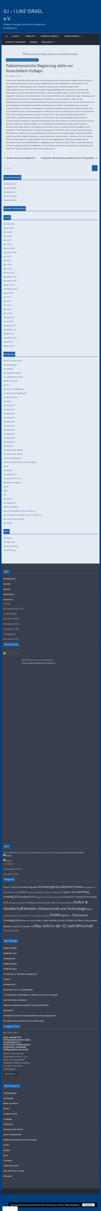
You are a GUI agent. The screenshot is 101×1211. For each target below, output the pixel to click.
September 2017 (10, 337)
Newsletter (7, 470)
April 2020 (7, 244)
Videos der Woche (10, 507)
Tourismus (7, 499)
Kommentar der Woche (13, 450)
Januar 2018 (8, 321)
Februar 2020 (8, 248)
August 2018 (8, 293)
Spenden (33, 42)
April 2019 (7, 264)
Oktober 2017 (9, 333)
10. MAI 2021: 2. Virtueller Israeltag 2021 (20, 974)
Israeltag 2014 (9, 413)
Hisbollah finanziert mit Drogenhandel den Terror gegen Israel (29, 1015)
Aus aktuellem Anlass (12, 373)
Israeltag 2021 (9, 442)
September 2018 (10, 289)
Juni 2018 (7, 301)
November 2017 (10, 329)
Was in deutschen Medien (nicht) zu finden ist (22, 60)
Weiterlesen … (11, 1074)
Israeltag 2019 (9, 434)
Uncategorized (9, 503)
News (5, 466)
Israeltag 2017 (9, 425)
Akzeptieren (88, 1205)
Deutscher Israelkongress (13, 389)
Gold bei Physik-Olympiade (14, 1000)
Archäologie (8, 369)
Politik (5, 486)
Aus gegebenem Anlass (13, 377)
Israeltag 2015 (9, 417)
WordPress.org (9, 550)
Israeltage (7, 1119)
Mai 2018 (7, 305)
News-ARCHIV (47, 42)
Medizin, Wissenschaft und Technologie (19, 462)
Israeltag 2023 (9, 192)
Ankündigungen (10, 365)
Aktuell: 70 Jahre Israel (12, 360)
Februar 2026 (8, 224)
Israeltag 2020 (9, 438)
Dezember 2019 (9, 252)
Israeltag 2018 (9, 430)
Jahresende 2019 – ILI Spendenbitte (18, 989)
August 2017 (8, 342)
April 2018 (7, 309)
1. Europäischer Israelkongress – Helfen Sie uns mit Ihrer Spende (30, 995)
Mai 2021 (7, 240)
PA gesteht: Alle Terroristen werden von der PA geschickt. (68, 158)
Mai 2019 (7, 260)
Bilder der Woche (10, 381)
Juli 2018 (6, 297)
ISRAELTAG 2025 (10, 184)
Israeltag (29, 36)
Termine (6, 979)
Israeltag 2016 (9, 421)
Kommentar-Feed (10, 546)
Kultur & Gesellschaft (12, 458)
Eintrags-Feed (9, 542)
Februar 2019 (8, 272)
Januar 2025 (8, 228)
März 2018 (7, 313)
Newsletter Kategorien (12, 482)
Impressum (8, 599)
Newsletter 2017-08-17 (12, 478)
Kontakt (6, 589)
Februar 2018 (8, 317)
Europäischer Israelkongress (15, 393)
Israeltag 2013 (9, 409)
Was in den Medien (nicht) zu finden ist (19, 511)
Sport (5, 490)
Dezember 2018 (9, 277)
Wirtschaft (7, 523)
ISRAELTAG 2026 (10, 188)
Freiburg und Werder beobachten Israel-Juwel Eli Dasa (26, 1005)
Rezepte (6, 1150)
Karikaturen (8, 446)
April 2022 (7, 236)
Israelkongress (71, 36)
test (5, 495)
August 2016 (8, 346)
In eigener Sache (10, 397)
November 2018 (10, 281)
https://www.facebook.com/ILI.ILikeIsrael (38, 663)
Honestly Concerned (15, 42)
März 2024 (7, 232)
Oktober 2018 (9, 285)
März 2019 (7, 268)
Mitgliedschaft (9, 579)
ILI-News (15, 36)
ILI (6, 36)
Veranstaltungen (49, 36)
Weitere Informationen (72, 1205)
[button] (20, 36)
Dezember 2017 (9, 325)
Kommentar (8, 1010)
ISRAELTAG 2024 (10, 200)
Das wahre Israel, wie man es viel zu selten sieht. (23, 1021)
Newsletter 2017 (10, 474)
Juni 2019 (7, 256)
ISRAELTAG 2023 (10, 196)
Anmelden (7, 538)
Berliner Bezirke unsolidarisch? (20, 158)
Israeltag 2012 (9, 405)
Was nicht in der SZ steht (13, 519)
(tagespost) (48, 148)
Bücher (6, 385)
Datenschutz (8, 594)
